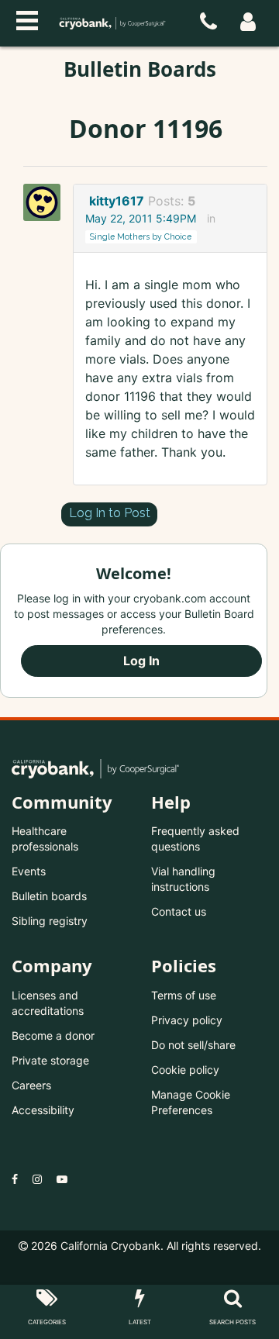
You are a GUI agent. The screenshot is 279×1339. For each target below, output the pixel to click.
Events (29, 871)
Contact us (178, 911)
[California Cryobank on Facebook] (15, 1178)
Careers (31, 1085)
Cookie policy (185, 1069)
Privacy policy (186, 1020)
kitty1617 (116, 201)
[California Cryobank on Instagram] (37, 1178)
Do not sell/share (193, 1044)
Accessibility (43, 1109)
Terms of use (183, 995)
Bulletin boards (49, 895)
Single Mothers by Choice (140, 236)
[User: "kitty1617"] (46, 202)
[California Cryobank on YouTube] (62, 1178)
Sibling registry (50, 920)
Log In (141, 660)
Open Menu (27, 18)
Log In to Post (109, 513)
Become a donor (53, 1035)
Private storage (50, 1060)
